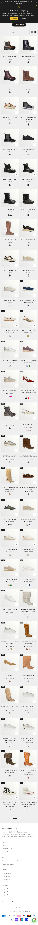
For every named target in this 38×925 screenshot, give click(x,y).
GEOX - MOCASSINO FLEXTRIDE (28, 300)
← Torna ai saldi (19, 24)
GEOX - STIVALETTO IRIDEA (10, 57)
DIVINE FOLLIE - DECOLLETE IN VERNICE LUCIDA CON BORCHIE (28, 392)
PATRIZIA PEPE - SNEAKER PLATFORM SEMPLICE (9, 739)
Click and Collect (6, 852)
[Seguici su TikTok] (12, 901)
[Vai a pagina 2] (23, 816)
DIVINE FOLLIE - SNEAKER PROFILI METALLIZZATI (9, 643)
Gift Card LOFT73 (7, 849)
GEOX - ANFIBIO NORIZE (10, 210)
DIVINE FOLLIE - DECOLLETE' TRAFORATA (10, 675)
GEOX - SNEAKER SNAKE (28, 149)
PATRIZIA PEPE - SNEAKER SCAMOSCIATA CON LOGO (9, 456)
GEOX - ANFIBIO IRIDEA (10, 87)
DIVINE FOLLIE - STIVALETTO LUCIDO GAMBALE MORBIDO (28, 611)
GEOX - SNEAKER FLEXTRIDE (10, 610)
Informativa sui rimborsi (8, 864)
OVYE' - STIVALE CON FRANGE (9, 770)
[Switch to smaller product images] (35, 32)
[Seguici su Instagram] (7, 901)
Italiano (18, 907)
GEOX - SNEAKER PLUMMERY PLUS (9, 361)
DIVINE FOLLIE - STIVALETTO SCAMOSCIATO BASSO (28, 675)
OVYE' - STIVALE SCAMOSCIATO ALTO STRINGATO (10, 488)
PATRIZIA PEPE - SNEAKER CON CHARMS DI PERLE (28, 707)
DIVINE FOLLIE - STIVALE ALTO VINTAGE (28, 771)
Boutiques (4, 855)
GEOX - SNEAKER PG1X (10, 270)
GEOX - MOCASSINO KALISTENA (10, 330)
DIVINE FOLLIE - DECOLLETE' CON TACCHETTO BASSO (28, 424)
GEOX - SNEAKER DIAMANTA (9, 117)
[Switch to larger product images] (32, 32)
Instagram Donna (6, 889)
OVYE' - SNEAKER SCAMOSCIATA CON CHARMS (28, 488)
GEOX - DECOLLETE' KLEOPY (28, 330)
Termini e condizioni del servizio (10, 861)
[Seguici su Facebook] (3, 901)
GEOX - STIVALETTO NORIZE (28, 87)
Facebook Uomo (6, 876)
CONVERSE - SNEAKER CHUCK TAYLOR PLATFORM (28, 118)
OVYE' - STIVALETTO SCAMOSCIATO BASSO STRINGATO (28, 456)
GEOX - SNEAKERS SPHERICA (9, 391)
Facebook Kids (6, 879)
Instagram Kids (6, 895)
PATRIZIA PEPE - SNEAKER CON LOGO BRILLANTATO (28, 739)
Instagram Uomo (6, 892)
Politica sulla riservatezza (18, 15)
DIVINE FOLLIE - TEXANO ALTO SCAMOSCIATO (28, 643)
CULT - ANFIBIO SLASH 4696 (9, 423)
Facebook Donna (6, 873)
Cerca (3, 846)
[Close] (36, 6)
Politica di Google (30, 15)
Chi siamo (4, 858)
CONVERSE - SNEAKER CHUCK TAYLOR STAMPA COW (10, 803)
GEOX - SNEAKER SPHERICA (10, 519)
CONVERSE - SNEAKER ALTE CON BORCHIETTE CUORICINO (28, 803)
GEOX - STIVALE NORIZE (10, 240)
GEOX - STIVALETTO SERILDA (10, 149)
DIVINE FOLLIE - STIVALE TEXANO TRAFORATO (9, 707)
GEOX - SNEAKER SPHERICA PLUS (28, 361)
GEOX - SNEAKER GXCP (28, 270)
